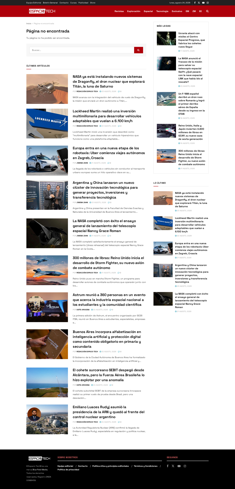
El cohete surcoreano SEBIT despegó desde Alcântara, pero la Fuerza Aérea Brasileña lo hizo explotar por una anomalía (109, 375)
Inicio (28, 23)
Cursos (73, 2)
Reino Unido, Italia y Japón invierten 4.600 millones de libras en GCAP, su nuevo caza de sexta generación (191, 132)
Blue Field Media (40, 469)
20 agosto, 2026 (100, 310)
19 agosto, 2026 (187, 143)
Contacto (64, 2)
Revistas (119, 11)
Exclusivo (177, 11)
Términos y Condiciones (145, 466)
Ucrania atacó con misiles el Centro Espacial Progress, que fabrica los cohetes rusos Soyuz (191, 40)
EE (200, 11)
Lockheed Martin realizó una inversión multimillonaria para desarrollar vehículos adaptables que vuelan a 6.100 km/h (107, 116)
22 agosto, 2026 (108, 126)
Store (92, 2)
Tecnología (162, 11)
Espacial (148, 11)
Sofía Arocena (83, 310)
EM (187, 11)
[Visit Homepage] (42, 11)
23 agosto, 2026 (108, 91)
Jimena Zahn (82, 163)
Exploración (133, 11)
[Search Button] (207, 11)
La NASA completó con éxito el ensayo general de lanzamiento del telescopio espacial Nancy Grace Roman (104, 226)
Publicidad (83, 2)
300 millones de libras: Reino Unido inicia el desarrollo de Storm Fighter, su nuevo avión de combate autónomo (108, 263)
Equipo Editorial (33, 2)
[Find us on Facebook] (195, 3)
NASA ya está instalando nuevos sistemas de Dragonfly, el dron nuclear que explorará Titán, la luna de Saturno (109, 81)
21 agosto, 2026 (98, 163)
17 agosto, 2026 (187, 51)
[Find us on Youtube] (203, 3)
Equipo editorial (65, 466)
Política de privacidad (68, 469)
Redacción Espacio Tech (87, 91)
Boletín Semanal (50, 2)
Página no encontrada (44, 23)
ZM (194, 11)
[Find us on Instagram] (208, 3)
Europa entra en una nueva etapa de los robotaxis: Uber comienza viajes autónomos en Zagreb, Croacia (109, 153)
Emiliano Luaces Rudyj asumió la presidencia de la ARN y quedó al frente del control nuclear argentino (108, 412)
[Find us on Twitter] (199, 3)
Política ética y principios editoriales (110, 466)
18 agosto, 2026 (187, 118)
